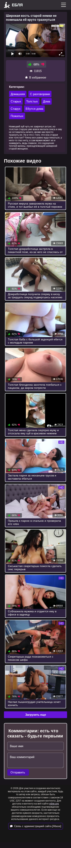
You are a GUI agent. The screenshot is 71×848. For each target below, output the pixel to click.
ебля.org (54, 803)
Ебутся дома (34, 108)
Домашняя (18, 94)
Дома (46, 101)
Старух (16, 108)
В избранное (37, 77)
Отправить (18, 772)
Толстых (32, 101)
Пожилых (17, 116)
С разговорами (40, 94)
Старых (16, 101)
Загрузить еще (35, 714)
